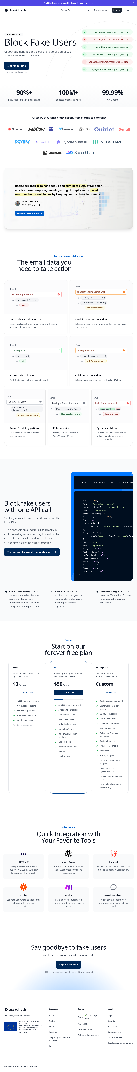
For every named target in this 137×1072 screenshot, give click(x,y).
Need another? (113, 895)
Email (13, 289)
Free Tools (53, 1026)
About (51, 1015)
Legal (110, 1015)
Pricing (86, 10)
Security (111, 1021)
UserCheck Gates (24, 725)
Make (68, 895)
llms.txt (52, 1046)
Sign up (116, 10)
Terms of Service (115, 1037)
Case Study (53, 1032)
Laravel (113, 862)
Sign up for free (16, 65)
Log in (128, 10)
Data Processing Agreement (120, 1043)
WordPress (68, 862)
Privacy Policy (113, 1026)
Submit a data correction (89, 1035)
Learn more (68, 3)
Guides (52, 1021)
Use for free (27, 692)
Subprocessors (114, 1032)
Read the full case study (28, 213)
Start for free (68, 692)
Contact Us (83, 1024)
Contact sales (110, 692)
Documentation (101, 10)
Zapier (23, 895)
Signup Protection (69, 10)
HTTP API (23, 862)
